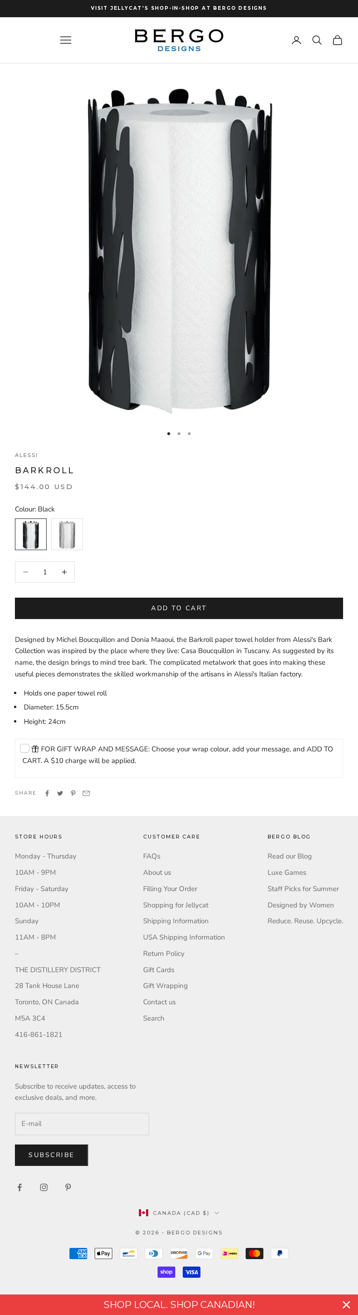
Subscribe (51, 1155)
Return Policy (164, 953)
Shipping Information (176, 921)
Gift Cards (158, 969)
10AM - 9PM (35, 872)
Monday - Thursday (45, 856)
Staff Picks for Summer (303, 888)
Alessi (26, 455)
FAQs (151, 856)
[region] (179, 1305)
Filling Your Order (170, 888)
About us (157, 872)
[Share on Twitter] (60, 793)
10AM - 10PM (37, 905)
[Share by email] (86, 793)
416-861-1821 (38, 1034)
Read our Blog (290, 856)
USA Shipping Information (184, 937)
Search (154, 1018)
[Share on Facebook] (47, 793)
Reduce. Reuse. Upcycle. (305, 921)
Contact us (159, 1002)
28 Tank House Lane (47, 985)
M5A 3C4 (30, 1018)
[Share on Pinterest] (73, 793)
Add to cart (179, 608)
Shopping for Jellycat (175, 905)
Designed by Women (301, 905)
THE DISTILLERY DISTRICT (58, 969)
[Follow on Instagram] (43, 1187)
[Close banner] (346, 1305)
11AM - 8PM (35, 937)
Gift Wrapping (165, 985)
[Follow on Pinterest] (68, 1187)
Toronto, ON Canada (47, 1002)
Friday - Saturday (42, 888)
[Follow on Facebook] (19, 1187)
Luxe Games (287, 872)
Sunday (27, 921)
